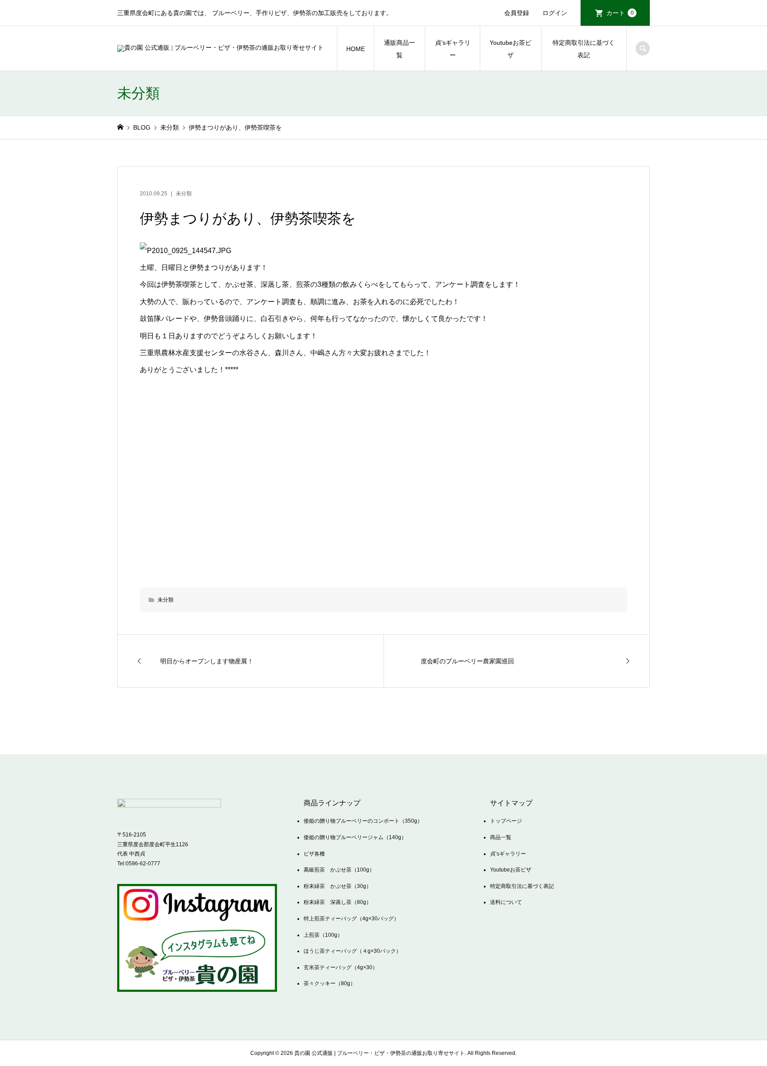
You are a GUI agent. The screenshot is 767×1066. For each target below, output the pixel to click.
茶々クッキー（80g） (330, 983)
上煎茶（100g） (323, 935)
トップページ (506, 821)
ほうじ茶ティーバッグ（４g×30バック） (352, 951)
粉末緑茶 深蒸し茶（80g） (338, 902)
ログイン (554, 12)
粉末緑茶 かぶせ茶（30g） (338, 886)
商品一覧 (500, 837)
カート (620, 12)
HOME (355, 48)
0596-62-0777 (143, 863)
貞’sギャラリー (452, 49)
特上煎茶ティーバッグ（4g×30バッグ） (351, 918)
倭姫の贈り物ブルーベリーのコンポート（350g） (363, 821)
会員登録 (516, 12)
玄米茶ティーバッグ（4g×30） (341, 967)
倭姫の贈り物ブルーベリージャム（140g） (355, 837)
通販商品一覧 (399, 49)
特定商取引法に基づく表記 (584, 49)
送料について (506, 902)
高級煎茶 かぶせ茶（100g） (339, 870)
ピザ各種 (314, 854)
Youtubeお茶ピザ (510, 49)
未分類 (184, 193)
